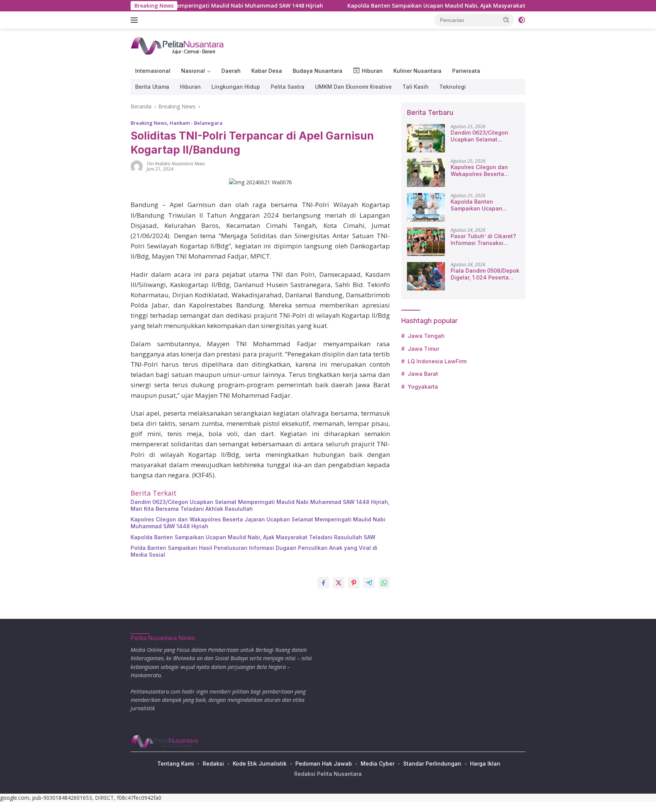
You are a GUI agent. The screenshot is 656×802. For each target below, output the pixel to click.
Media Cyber (377, 763)
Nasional (193, 70)
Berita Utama (152, 86)
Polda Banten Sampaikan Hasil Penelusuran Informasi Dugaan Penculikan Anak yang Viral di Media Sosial (254, 551)
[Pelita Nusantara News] (178, 45)
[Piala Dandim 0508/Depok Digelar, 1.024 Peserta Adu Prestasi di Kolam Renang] (426, 276)
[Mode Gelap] (521, 20)
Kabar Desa (266, 70)
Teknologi (452, 86)
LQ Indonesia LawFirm (437, 361)
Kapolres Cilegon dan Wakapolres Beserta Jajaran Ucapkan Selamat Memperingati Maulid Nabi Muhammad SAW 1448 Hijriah (258, 522)
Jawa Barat (423, 373)
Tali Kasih (415, 86)
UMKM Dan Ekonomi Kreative (353, 86)
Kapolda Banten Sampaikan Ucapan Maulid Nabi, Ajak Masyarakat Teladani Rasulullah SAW (439, 5)
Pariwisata (466, 70)
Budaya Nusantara (317, 70)
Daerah (231, 70)
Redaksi (213, 763)
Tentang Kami (175, 763)
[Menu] (136, 20)
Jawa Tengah (426, 336)
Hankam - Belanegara (196, 122)
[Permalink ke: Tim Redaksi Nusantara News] (137, 166)
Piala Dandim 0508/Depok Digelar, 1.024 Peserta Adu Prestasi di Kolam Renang (485, 274)
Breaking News (149, 122)
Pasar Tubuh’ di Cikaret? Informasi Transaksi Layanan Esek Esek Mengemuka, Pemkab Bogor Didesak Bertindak (483, 239)
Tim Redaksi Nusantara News (176, 163)
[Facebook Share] (323, 583)
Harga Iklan (485, 763)
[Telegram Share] (369, 583)
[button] (506, 20)
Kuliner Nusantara (417, 70)
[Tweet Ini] (338, 583)
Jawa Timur (423, 348)
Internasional (152, 70)
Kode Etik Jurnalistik (260, 763)
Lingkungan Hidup (235, 86)
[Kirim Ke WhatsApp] (384, 583)
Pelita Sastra (287, 86)
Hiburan (190, 86)
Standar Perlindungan (432, 763)
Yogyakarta (423, 386)
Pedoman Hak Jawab (323, 763)
